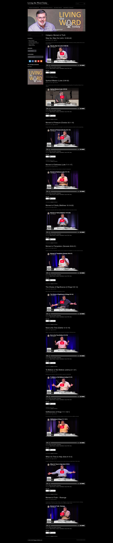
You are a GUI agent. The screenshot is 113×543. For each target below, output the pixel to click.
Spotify (57, 68)
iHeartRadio (62, 68)
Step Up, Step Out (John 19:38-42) (59, 38)
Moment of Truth (54, 77)
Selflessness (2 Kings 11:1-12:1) (58, 412)
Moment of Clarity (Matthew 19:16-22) (60, 205)
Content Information (34, 7)
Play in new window (52, 67)
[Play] (47, 65)
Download (59, 67)
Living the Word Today (37, 2)
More (71, 68)
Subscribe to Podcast (68, 7)
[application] (65, 65)
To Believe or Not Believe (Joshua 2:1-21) (61, 370)
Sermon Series (31, 44)
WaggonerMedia (32, 45)
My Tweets (30, 66)
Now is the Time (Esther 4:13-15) (58, 327)
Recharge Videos (58, 7)
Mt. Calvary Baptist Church (34, 42)
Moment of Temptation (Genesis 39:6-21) (61, 246)
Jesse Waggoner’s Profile (46, 7)
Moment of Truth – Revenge (56, 497)
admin (56, 40)
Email (66, 68)
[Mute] (80, 65)
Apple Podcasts (53, 68)
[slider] (83, 65)
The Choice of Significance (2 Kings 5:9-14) (62, 287)
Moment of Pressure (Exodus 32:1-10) (60, 122)
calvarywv (56, 82)
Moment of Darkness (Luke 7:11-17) (59, 164)
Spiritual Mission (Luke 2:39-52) (57, 80)
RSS (68, 68)
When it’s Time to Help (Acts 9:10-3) (59, 456)
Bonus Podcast (31, 40)
